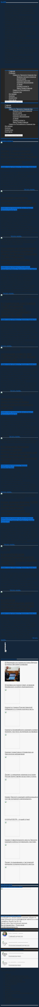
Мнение (8, 1002)
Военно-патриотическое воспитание (19, 993)
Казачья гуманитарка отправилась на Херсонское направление (19, 29)
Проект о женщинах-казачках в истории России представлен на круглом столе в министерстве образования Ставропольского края (20, 35)
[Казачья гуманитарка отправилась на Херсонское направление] (12, 763)
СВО (35, 269)
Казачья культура (23, 81)
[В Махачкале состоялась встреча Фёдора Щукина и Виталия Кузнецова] (12, 673)
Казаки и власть (23, 86)
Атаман (19, 84)
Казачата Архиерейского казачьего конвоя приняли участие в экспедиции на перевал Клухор (21, 24)
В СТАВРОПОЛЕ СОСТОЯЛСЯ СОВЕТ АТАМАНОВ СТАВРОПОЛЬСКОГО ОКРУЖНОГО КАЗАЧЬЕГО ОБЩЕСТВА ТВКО (18, 309)
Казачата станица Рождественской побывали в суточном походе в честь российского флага (19, 18)
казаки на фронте (19, 208)
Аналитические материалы (15, 982)
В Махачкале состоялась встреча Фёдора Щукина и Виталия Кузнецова (21, 6)
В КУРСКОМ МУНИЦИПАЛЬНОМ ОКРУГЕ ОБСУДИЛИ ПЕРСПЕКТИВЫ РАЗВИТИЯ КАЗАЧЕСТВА (17, 604)
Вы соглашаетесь (7, 925)
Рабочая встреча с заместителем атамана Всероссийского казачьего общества (17, 403)
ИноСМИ (8, 995)
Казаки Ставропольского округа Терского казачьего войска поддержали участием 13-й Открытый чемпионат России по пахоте (21, 52)
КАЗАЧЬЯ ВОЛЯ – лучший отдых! (17, 47)
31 (5, 651)
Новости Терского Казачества (24, 75)
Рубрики (12, 73)
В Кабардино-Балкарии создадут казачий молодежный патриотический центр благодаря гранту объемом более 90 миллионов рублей (19, 454)
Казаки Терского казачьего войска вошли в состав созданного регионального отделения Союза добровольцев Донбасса (21, 41)
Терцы (12, 467)
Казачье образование (25, 83)
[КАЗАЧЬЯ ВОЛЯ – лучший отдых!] (12, 828)
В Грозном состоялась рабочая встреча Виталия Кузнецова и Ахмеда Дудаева (18, 200)
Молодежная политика (13, 980)
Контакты (12, 100)
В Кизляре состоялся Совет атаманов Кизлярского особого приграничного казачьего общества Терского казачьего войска (20, 12)
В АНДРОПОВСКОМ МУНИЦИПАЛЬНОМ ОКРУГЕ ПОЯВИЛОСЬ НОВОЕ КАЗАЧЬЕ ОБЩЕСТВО (19, 559)
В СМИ (3, 2)
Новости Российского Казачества (21, 91)
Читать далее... (29, 189)
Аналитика (13, 98)
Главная (12, 71)
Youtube (8, 989)
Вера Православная (24, 88)
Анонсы (12, 96)
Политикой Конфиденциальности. (12, 926)
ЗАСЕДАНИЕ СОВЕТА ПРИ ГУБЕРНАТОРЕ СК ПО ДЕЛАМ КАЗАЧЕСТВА (18, 357)
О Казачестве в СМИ (9, 658)
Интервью (13, 94)
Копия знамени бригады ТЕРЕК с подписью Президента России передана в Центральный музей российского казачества (19, 508)
